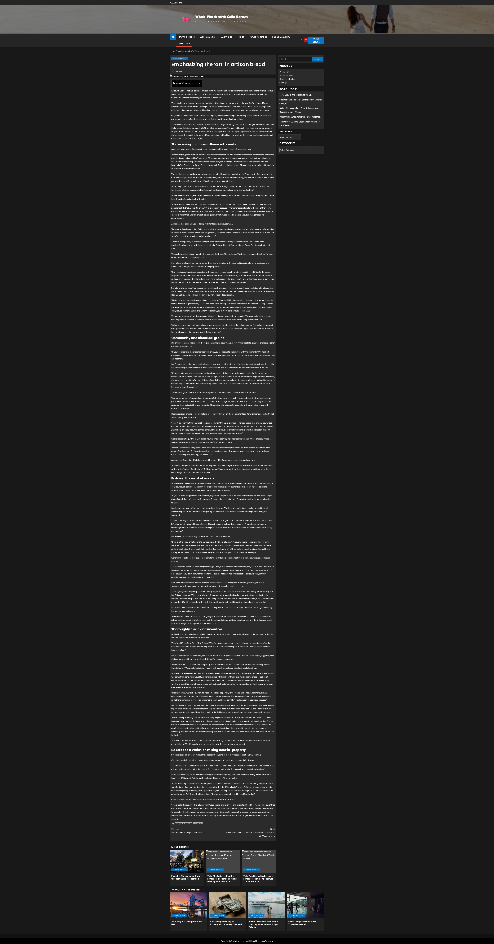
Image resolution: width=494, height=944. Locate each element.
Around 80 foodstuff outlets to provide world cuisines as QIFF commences (250, 832)
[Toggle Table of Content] (197, 83)
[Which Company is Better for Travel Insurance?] (305, 905)
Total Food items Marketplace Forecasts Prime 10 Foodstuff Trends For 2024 (258, 879)
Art (177, 824)
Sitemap (283, 82)
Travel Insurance (258, 37)
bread (189, 824)
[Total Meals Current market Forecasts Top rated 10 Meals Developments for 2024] (223, 861)
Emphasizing (198, 824)
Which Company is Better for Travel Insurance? (300, 117)
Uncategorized (257, 915)
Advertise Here (286, 75)
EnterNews (255, 941)
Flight (240, 37)
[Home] (172, 37)
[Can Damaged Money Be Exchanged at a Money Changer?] (227, 905)
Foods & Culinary (281, 37)
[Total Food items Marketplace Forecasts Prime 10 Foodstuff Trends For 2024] (259, 861)
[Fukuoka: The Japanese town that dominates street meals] (187, 861)
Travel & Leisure (187, 37)
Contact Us (284, 72)
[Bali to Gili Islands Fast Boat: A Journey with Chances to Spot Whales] (266, 905)
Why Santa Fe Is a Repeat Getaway (186, 831)
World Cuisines (207, 37)
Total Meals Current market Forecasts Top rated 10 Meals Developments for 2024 (222, 879)
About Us (183, 43)
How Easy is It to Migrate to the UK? (295, 95)
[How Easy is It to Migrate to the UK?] (188, 905)
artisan (182, 824)
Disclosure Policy (287, 79)
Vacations (226, 37)
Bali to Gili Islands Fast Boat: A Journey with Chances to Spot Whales (263, 924)
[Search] (301, 40)
